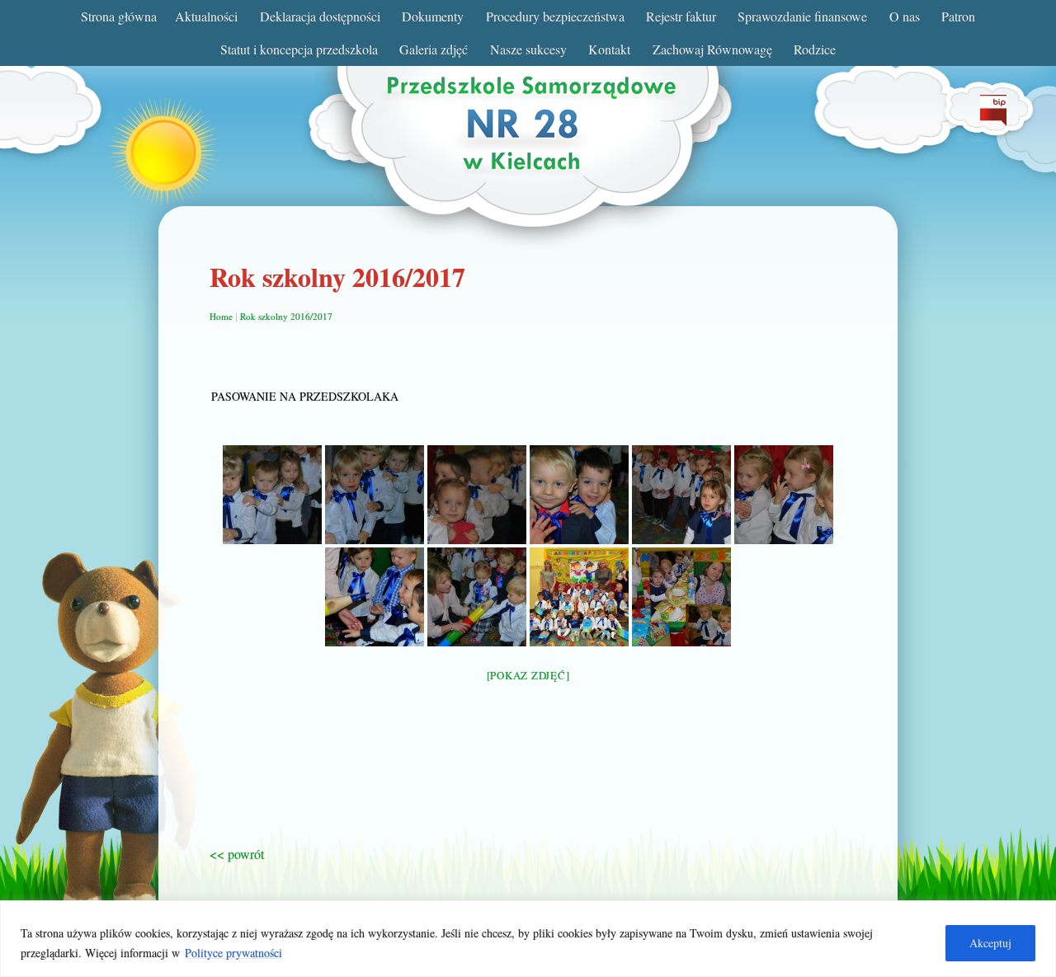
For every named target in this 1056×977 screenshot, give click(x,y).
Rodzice (815, 49)
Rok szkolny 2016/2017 (286, 316)
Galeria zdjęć (433, 49)
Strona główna (119, 16)
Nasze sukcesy (528, 49)
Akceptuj (990, 943)
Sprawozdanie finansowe (802, 16)
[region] (528, 938)
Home (221, 316)
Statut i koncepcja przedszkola (299, 49)
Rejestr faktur (681, 16)
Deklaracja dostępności (320, 16)
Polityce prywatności (233, 953)
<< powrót (237, 853)
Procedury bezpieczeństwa (555, 16)
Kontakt (609, 49)
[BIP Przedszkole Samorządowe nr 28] (993, 120)
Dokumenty (433, 16)
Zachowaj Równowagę (712, 49)
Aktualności (206, 16)
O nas (904, 16)
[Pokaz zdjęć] (528, 675)
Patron (958, 16)
